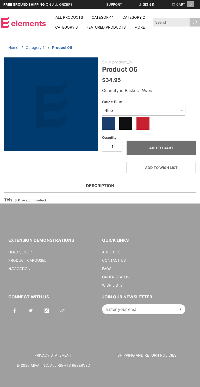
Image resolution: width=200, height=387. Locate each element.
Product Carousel (27, 260)
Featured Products (106, 27)
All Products (69, 17)
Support (114, 4)
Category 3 (66, 27)
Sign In (148, 4)
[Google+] (62, 310)
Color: (112, 102)
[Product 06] (51, 106)
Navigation (19, 268)
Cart (183, 4)
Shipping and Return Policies (147, 355)
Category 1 (103, 17)
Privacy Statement (53, 355)
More (139, 27)
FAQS (106, 268)
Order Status (115, 277)
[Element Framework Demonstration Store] (23, 21)
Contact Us (114, 260)
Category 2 (133, 17)
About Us (111, 252)
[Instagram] (46, 310)
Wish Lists (112, 285)
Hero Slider (20, 252)
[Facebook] (14, 310)
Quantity (109, 137)
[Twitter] (30, 310)
